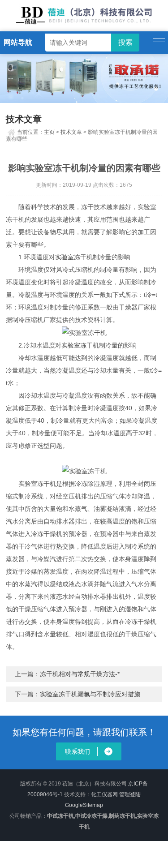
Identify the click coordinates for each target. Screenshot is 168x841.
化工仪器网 (104, 794)
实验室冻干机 (74, 257)
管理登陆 (130, 794)
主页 (49, 132)
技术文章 (71, 132)
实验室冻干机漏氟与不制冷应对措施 (90, 694)
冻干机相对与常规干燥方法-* (80, 674)
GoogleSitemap (84, 805)
